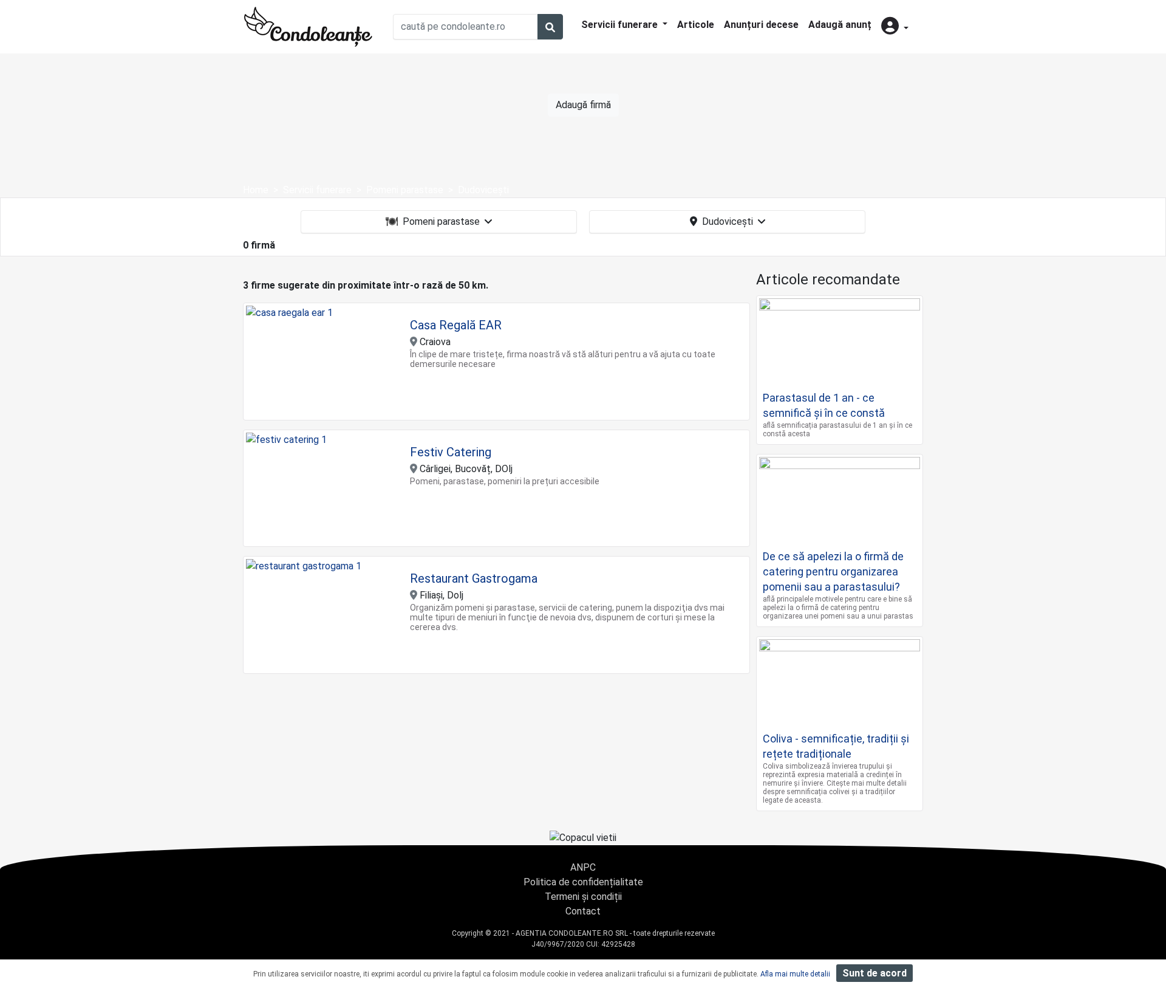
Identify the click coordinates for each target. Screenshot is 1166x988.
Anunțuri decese (761, 24)
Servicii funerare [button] (620, 24)
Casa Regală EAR (456, 325)
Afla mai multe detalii (795, 974)
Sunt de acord (874, 973)
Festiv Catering (450, 452)
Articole (695, 24)
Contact (583, 911)
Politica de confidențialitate (583, 882)
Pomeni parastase (441, 221)
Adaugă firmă (583, 105)
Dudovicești (727, 221)
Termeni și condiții (583, 896)
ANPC (583, 867)
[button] (894, 27)
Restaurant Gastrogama (473, 578)
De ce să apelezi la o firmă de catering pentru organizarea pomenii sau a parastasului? (833, 571)
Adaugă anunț (839, 24)
